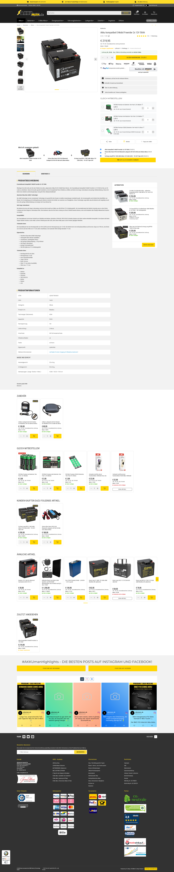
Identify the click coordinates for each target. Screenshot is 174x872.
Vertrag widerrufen (151, 868)
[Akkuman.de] (30, 13)
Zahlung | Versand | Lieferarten (131, 773)
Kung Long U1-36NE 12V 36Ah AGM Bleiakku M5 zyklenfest (98, 581)
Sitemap (126, 778)
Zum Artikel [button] (122, 489)
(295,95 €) (127, 156)
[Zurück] (26, 59)
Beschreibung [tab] (26, 174)
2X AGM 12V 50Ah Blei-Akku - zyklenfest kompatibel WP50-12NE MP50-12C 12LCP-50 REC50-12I (141, 192)
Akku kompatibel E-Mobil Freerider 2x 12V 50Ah (48, 25)
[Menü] (9, 851)
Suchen (126, 13)
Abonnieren (80, 752)
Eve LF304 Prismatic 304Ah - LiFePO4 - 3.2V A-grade (74, 581)
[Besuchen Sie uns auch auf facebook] (23, 736)
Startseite (25, 25)
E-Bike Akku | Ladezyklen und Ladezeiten (62, 775)
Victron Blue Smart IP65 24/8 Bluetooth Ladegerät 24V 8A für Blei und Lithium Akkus (51, 528)
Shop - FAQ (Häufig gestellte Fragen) (96, 763)
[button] (143, 70)
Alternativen (119, 185)
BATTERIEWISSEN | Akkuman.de (59, 768)
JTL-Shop (128, 868)
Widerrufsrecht (127, 768)
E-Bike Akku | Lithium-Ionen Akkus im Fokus (62, 780)
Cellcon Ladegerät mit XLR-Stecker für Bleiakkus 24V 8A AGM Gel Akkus (27, 422)
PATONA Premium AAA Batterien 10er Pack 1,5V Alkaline (51, 474)
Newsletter (90, 786)
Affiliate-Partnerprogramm (94, 770)
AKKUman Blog (56, 763)
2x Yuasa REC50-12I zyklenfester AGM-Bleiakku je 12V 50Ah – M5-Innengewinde (141, 209)
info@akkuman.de (24, 772)
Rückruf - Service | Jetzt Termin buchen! (97, 765)
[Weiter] (95, 59)
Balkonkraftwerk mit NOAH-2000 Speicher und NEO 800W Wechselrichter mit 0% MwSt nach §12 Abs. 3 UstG (51, 583)
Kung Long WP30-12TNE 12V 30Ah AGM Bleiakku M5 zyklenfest (145, 581)
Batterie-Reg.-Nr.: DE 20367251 (131, 783)
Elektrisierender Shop (93, 775)
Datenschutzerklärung (39, 748)
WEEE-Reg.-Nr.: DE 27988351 (130, 780)
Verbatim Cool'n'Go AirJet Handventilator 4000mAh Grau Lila (97, 474)
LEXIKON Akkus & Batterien (59, 765)
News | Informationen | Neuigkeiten (96, 780)
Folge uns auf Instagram (51, 668)
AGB (125, 765)
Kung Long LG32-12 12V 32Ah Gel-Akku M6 (121, 581)
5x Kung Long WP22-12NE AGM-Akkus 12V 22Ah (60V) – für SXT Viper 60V (26, 528)
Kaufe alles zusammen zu (129, 160)
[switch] (6, 862)
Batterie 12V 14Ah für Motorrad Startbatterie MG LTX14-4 (26, 581)
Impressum (126, 763)
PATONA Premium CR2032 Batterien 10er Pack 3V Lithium (74, 474)
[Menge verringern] (102, 57)
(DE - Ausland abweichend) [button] (134, 48)
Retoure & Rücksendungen (94, 768)
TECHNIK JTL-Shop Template (137, 868)
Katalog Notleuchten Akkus (94, 778)
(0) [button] (139, 5)
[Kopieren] (109, 36)
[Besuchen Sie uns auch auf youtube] (28, 736)
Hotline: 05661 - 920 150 (34, 5)
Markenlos (103, 28)
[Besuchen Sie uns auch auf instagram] (32, 736)
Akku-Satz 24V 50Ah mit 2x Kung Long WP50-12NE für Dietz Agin (141, 227)
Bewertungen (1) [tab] (45, 174)
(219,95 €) (119, 149)
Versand (124, 109)
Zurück (18, 25)
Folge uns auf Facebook (123, 668)
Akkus (32, 25)
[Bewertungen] (142, 36)
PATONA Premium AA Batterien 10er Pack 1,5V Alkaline (27, 474)
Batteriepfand (91, 773)
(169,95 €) (128, 152)
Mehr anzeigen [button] (148, 245)
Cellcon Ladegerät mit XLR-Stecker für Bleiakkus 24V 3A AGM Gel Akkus (51, 422)
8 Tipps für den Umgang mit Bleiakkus (61, 773)
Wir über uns (91, 783)
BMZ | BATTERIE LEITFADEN (59, 770)
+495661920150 (22, 770)
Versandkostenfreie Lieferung (113, 43)
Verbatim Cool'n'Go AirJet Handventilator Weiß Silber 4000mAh (122, 474)
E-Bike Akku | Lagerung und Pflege (60, 778)
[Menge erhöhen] (112, 57)
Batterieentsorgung (128, 775)
